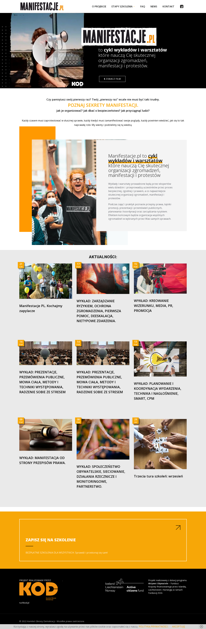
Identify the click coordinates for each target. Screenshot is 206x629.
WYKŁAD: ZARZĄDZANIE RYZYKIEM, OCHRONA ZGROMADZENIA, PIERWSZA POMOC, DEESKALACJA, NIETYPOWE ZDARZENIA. (99, 311)
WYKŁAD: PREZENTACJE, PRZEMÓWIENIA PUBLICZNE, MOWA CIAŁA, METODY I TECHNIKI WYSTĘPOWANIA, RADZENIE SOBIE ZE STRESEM (42, 382)
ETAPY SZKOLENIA (122, 6)
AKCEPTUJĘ (178, 626)
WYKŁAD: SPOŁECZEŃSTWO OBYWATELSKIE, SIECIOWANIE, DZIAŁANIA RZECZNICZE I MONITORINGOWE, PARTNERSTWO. (101, 476)
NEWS (154, 6)
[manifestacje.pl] (42, 6)
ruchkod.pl (24, 602)
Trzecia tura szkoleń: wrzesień (158, 476)
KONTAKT (168, 6)
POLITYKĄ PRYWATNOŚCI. (153, 626)
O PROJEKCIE (99, 6)
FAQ (142, 6)
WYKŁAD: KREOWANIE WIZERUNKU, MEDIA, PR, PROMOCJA (153, 305)
